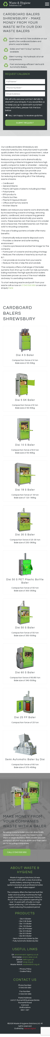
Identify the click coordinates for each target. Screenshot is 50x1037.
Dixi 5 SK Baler (25, 921)
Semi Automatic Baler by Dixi (25, 938)
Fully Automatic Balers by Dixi (25, 941)
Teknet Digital (30, 1028)
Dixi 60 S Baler (25, 936)
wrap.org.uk (28, 962)
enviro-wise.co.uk (29, 957)
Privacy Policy (25, 969)
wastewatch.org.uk (31, 964)
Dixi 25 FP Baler (25, 929)
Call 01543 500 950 (17, 852)
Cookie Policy (25, 971)
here (11, 288)
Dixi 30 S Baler (25, 931)
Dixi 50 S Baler (25, 933)
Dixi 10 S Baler (25, 924)
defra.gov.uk (28, 960)
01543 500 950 (29, 285)
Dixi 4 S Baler (25, 919)
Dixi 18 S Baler (25, 926)
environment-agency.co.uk (26, 955)
